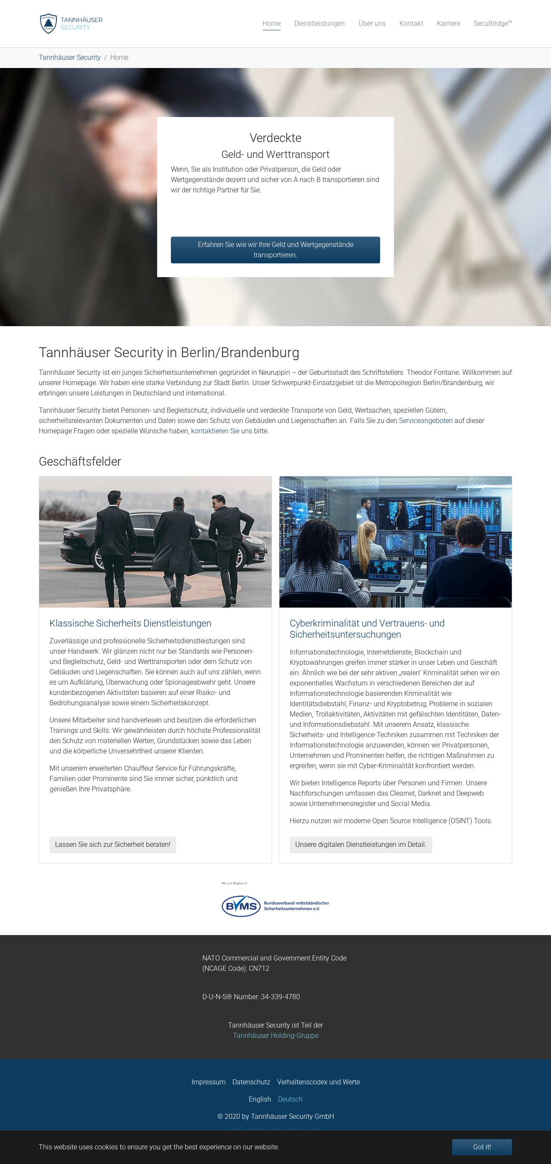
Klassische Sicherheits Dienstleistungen (130, 623)
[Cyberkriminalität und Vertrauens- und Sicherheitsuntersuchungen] (395, 541)
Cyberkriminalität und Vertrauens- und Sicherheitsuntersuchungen (367, 629)
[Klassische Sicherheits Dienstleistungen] (155, 541)
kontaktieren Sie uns (221, 431)
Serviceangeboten (426, 421)
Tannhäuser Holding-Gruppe (276, 1035)
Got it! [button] (482, 1147)
